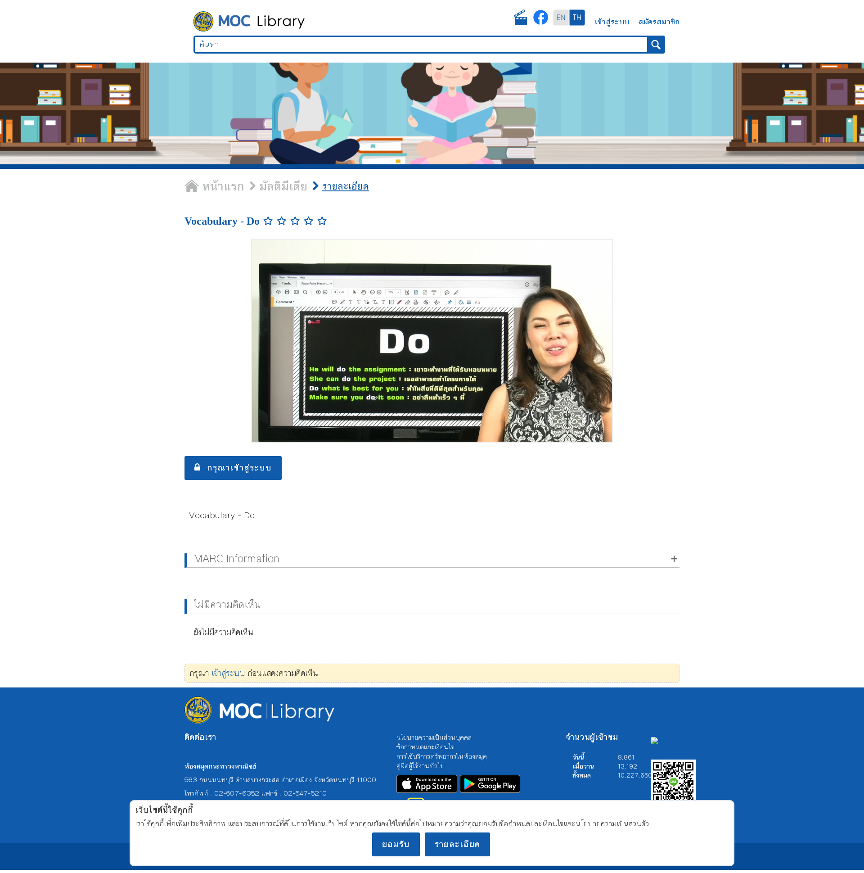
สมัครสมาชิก (659, 21)
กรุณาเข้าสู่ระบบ (236, 467)
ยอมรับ (396, 843)
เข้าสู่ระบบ (611, 21)
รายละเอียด (457, 843)
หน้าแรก (217, 186)
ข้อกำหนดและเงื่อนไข (425, 746)
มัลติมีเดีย (270, 186)
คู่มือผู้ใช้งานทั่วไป (420, 765)
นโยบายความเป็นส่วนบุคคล (434, 737)
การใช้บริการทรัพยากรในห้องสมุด (441, 756)
